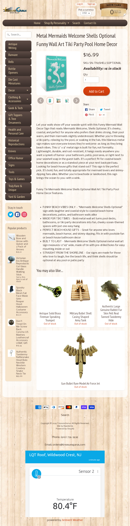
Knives (12, 151)
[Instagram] (24, 214)
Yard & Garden (16, 197)
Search (76, 23)
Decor (11, 90)
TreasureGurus (64, 423)
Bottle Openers (13, 71)
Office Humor (15, 158)
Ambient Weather (72, 520)
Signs (11, 165)
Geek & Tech (15, 108)
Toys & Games (16, 179)
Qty (85, 74)
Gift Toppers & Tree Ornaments (15, 119)
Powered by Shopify (65, 429)
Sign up (91, 4)
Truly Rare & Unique (15, 188)
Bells (11, 62)
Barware (13, 55)
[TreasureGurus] (15, 9)
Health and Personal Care (16, 131)
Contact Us (90, 23)
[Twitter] (10, 214)
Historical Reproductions (16, 142)
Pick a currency (86, 10)
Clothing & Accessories (14, 99)
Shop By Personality (55, 23)
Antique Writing (12, 46)
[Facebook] (17, 214)
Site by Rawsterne (65, 426)
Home (37, 23)
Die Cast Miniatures (14, 81)
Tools (11, 172)
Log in (80, 4)
